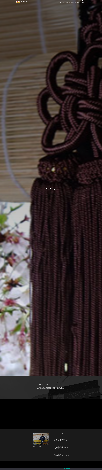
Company (78, 2)
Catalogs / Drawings (82, 2)
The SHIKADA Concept (61, 2)
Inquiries (75, 2)
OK (64, 468)
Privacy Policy (68, 468)
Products (66, 2)
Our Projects (72, 2)
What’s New (68, 2)
